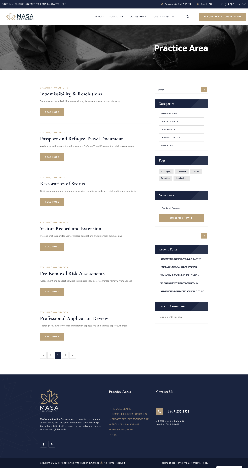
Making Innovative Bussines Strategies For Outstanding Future (182, 291)
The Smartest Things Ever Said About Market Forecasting (179, 283)
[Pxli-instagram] (51, 444)
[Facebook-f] (43, 444)
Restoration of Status (62, 184)
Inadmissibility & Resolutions (71, 94)
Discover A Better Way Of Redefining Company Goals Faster (180, 259)
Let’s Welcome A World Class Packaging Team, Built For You (178, 267)
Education (165, 178)
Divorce (196, 171)
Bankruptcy (166, 171)
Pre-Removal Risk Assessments (72, 273)
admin (46, 88)
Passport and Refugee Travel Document (81, 139)
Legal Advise (181, 178)
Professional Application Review (74, 318)
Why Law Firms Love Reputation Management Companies (179, 275)
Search (204, 236)
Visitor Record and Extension (70, 228)
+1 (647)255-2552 (233, 4)
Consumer (182, 171)
